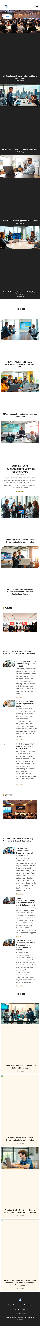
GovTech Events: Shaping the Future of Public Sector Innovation (20, 77)
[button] (37, 6)
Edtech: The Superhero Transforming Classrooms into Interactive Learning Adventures (20, 1282)
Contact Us (28, 1305)
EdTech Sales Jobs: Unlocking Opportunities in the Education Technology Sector (20, 591)
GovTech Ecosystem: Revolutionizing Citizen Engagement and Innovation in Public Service (25, 945)
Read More (20, 491)
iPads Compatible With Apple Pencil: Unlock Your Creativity (25, 746)
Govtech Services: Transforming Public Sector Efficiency (20, 293)
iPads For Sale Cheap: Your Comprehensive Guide (25, 703)
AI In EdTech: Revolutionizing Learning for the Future (20, 468)
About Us (11, 1305)
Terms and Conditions (20, 1314)
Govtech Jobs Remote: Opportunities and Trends (20, 221)
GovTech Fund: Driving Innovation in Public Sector (20, 149)
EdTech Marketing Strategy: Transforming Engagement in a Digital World (20, 364)
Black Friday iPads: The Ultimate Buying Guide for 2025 (26, 663)
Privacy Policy (20, 1309)
